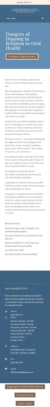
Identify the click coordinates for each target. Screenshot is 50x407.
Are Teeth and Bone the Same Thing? (21, 254)
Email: (13, 368)
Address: (14, 346)
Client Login (25, 403)
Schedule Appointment (22, 56)
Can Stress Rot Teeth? (14, 250)
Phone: (13, 311)
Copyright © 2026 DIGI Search (25, 386)
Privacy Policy (25, 395)
